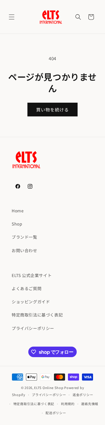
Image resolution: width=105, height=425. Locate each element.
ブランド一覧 (24, 237)
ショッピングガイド (31, 301)
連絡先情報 (89, 403)
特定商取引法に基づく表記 (37, 315)
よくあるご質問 (26, 288)
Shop (17, 224)
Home (18, 211)
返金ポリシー (83, 394)
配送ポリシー (56, 412)
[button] (11, 17)
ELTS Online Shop (48, 387)
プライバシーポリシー (33, 328)
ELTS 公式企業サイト (32, 275)
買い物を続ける (52, 109)
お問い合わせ (24, 250)
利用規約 (68, 403)
